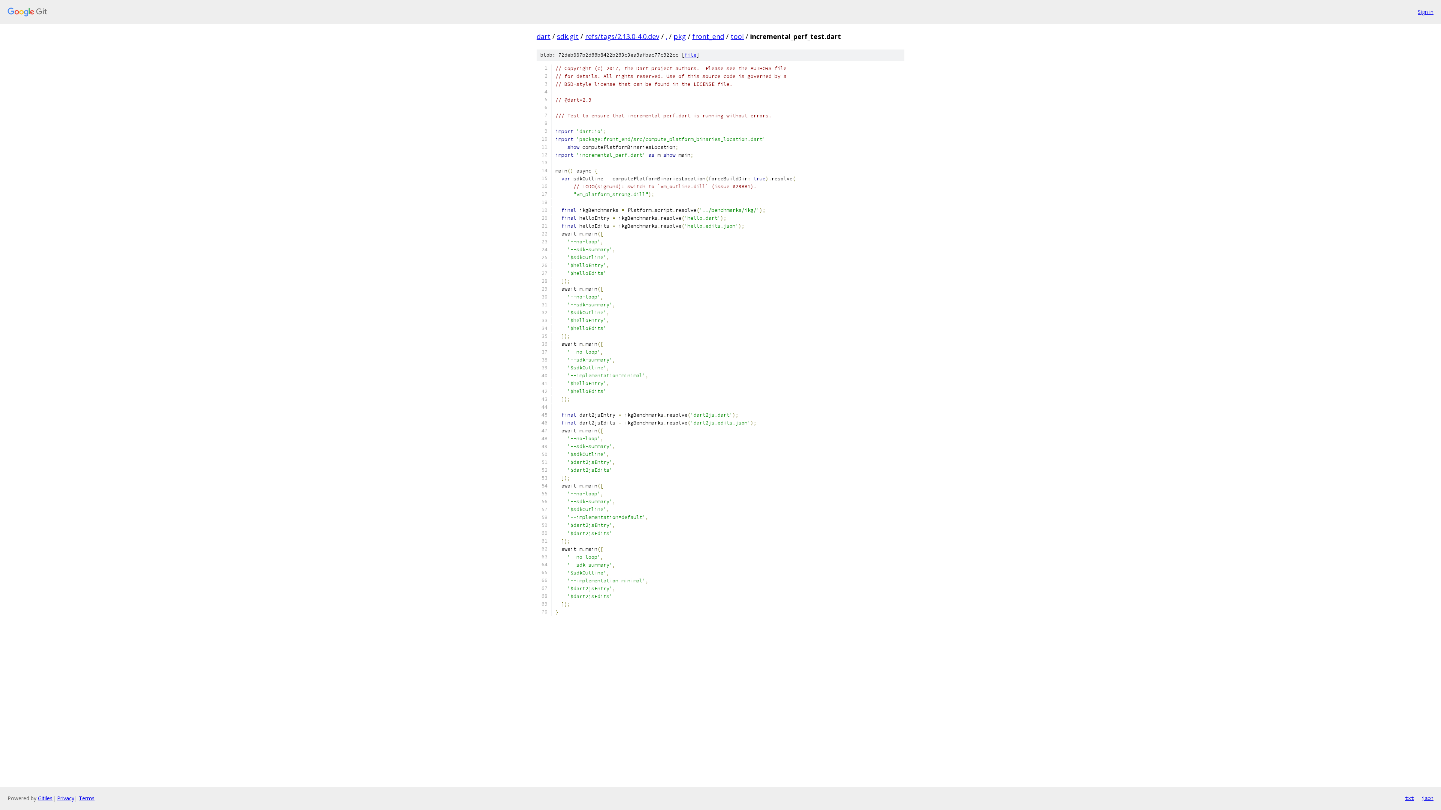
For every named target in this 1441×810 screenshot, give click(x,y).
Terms (87, 798)
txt (1409, 798)
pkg (680, 36)
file (690, 55)
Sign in (1425, 11)
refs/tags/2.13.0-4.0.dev (622, 36)
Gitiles (45, 798)
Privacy (65, 798)
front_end (708, 36)
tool (737, 36)
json (1427, 798)
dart (544, 36)
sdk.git (568, 36)
